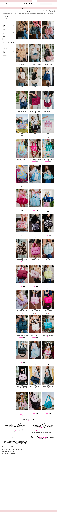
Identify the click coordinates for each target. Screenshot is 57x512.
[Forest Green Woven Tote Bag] (35, 30)
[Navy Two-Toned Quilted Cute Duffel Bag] (48, 198)
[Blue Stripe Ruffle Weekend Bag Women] (35, 174)
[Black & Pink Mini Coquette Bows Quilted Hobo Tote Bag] (22, 401)
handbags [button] (27, 8)
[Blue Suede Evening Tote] (22, 100)
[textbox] (5, 39)
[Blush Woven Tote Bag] (48, 30)
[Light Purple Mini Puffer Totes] (22, 299)
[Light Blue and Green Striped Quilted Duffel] (48, 174)
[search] (53, 4)
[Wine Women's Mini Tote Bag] (22, 274)
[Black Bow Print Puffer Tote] (48, 223)
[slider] (13, 41)
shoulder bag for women (43, 437)
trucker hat (38, 430)
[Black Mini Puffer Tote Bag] (22, 350)
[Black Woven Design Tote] (22, 30)
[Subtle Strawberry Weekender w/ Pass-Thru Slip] (48, 350)
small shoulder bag (17, 438)
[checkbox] (8, 18)
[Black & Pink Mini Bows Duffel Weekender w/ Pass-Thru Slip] (22, 375)
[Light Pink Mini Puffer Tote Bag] (35, 299)
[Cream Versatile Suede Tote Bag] (35, 76)
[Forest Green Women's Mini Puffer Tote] (22, 324)
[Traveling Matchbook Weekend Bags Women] (22, 123)
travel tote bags (14, 443)
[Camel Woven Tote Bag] (22, 53)
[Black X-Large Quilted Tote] (35, 401)
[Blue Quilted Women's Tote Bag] (48, 401)
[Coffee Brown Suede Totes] (22, 76)
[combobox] (46, 4)
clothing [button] (21, 8)
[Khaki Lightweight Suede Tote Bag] (35, 53)
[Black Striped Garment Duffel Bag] (35, 123)
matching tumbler (50, 429)
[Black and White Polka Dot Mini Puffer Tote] (35, 223)
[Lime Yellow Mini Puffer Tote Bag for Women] (48, 274)
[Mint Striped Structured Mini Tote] (22, 148)
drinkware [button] (38, 8)
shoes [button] (33, 8)
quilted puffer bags (41, 14)
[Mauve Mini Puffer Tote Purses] (35, 274)
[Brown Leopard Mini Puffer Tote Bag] (22, 248)
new (7, 8)
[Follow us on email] (12, 3)
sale (49, 8)
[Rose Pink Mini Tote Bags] (35, 248)
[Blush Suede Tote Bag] (48, 53)
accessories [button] (44, 8)
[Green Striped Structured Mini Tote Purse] (48, 148)
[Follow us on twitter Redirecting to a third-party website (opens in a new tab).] (10, 3)
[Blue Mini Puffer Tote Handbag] (48, 324)
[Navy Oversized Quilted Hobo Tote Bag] (35, 375)
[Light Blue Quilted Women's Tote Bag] (35, 350)
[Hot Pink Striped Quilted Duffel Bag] (22, 198)
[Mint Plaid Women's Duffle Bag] (35, 198)
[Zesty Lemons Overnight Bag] (22, 174)
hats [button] (16, 8)
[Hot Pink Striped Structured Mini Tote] (35, 148)
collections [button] (11, 8)
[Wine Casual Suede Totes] (48, 100)
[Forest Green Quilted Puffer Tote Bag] (48, 375)
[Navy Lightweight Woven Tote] (48, 76)
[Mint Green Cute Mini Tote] (48, 248)
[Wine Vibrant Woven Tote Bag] (35, 100)
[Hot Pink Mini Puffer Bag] (48, 299)
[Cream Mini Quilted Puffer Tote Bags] (35, 324)
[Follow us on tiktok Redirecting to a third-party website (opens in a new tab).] (5, 3)
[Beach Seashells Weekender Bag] (48, 123)
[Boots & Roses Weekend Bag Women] (22, 223)
